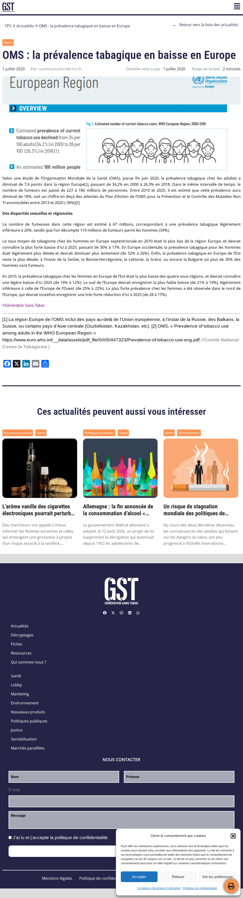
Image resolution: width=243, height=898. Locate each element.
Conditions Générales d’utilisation (159, 888)
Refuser (178, 877)
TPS (8, 26)
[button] (233, 836)
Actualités (25, 26)
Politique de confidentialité (200, 888)
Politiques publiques (99, 433)
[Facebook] (104, 612)
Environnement (25, 703)
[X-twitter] (113, 612)
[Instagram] (121, 612)
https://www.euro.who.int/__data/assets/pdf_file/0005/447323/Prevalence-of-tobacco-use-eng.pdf (101, 339)
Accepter (139, 877)
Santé (8, 42)
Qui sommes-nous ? (28, 662)
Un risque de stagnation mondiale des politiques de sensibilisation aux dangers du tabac (198, 510)
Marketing (20, 694)
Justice (17, 730)
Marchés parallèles (28, 748)
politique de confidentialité (81, 837)
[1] (86, 184)
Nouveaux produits (18, 433)
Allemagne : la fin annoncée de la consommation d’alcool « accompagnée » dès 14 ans (118, 510)
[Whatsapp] (138, 612)
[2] (77, 203)
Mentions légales (57, 878)
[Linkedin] (129, 612)
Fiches (16, 644)
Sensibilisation (189, 433)
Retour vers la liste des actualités (205, 24)
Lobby (16, 685)
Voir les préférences (217, 877)
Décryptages (22, 635)
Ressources (21, 653)
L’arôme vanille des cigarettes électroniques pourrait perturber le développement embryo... (38, 510)
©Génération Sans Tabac (23, 305)
